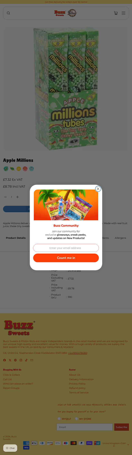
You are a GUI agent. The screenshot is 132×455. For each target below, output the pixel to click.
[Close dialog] (98, 189)
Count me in (66, 258)
